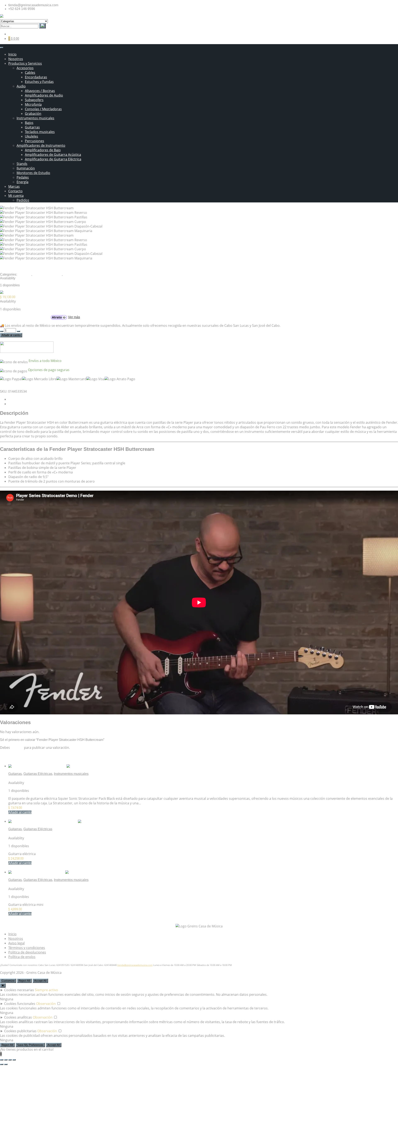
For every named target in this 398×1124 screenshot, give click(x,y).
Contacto (15, 191)
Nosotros (15, 59)
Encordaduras (36, 77)
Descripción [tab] (17, 399)
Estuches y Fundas (39, 81)
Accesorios (25, 68)
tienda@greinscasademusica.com (135, 965)
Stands (22, 163)
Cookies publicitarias (20, 1031)
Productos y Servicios (25, 63)
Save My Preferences (30, 1045)
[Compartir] (10, 1059)
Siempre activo (46, 990)
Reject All (24, 980)
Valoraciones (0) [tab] (20, 404)
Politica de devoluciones (27, 952)
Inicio (12, 54)
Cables (30, 72)
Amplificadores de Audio (44, 95)
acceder (17, 747)
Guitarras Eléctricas (47, 274)
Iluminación (26, 168)
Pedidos (23, 200)
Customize (8, 980)
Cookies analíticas (18, 1017)
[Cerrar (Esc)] (14, 1059)
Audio (21, 86)
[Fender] (7, 292)
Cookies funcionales (19, 1003)
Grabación (33, 113)
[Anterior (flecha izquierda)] (1, 1064)
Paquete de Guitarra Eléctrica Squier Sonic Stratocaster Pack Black (57, 778)
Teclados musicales (40, 131)
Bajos (29, 122)
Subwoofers (34, 100)
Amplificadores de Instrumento (41, 145)
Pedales (23, 177)
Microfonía (33, 104)
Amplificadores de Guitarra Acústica (53, 154)
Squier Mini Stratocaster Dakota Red (35, 884)
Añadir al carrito (11, 335)
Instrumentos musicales (35, 118)
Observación (46, 1003)
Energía (22, 182)
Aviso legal (16, 943)
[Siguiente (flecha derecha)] (5, 1064)
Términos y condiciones (26, 947)
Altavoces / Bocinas (40, 90)
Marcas (14, 186)
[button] (20, 812)
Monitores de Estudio (33, 173)
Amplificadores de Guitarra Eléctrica (53, 159)
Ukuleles (31, 136)
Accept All (40, 980)
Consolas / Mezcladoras (43, 109)
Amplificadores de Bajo (43, 150)
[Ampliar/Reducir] (1, 1059)
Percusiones (34, 141)
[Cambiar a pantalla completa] (5, 1059)
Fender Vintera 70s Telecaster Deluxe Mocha (41, 833)
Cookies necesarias (19, 990)
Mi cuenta (16, 195)
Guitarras (32, 127)
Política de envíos (21, 957)
